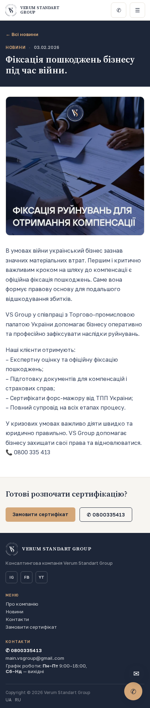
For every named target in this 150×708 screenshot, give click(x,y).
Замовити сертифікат (40, 514)
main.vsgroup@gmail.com (35, 658)
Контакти (17, 619)
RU (18, 699)
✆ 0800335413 (106, 515)
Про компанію (22, 604)
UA (9, 699)
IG (11, 577)
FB (26, 577)
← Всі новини (22, 34)
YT (41, 577)
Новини (14, 611)
